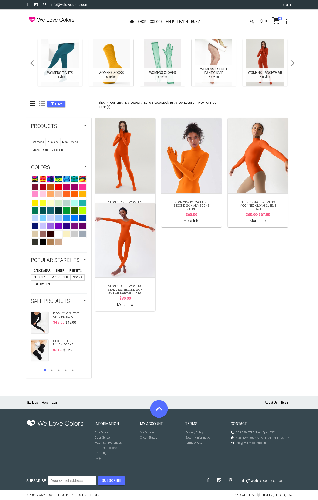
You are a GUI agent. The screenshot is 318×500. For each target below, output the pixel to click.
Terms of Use (193, 442)
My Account (147, 432)
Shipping (101, 453)
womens (115, 102)
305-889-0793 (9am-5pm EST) (255, 432)
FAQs (98, 458)
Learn (55, 402)
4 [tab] (66, 370)
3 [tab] (59, 370)
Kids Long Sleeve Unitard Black (66, 315)
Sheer (60, 270)
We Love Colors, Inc (56, 495)
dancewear (132, 102)
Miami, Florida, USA (279, 495)
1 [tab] (45, 370)
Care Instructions (106, 447)
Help (45, 402)
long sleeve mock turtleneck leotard (169, 102)
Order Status (148, 437)
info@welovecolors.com (69, 5)
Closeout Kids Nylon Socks (64, 342)
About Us (271, 402)
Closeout (57, 149)
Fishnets (75, 270)
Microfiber (60, 277)
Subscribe (36, 481)
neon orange (207, 102)
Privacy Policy (194, 432)
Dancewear (42, 270)
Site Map (32, 402)
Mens (74, 141)
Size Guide (101, 432)
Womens (38, 141)
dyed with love (244, 495)
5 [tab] (73, 370)
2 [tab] (52, 370)
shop (102, 102)
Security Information (198, 437)
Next (294, 63)
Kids (65, 141)
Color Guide (102, 437)
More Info (191, 220)
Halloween (42, 284)
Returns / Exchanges (108, 442)
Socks (77, 277)
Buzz (284, 402)
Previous (31, 63)
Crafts (36, 149)
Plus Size (53, 141)
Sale (45, 149)
